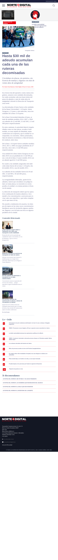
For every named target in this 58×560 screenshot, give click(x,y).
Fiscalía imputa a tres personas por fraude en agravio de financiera (25, 363)
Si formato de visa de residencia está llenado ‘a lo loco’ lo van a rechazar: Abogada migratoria (29, 323)
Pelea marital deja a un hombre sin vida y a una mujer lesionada (24, 358)
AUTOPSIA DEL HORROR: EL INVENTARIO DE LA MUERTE (18, 390)
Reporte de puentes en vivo (16, 368)
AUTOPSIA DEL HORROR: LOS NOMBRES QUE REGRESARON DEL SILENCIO (23, 382)
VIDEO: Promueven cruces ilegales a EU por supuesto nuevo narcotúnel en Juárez (29, 328)
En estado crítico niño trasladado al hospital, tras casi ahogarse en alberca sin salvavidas (28, 354)
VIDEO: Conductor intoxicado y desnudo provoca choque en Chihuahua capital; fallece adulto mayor (30, 339)
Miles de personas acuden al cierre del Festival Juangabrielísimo (25, 348)
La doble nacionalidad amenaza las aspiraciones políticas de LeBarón (26, 333)
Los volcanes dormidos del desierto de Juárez (20, 343)
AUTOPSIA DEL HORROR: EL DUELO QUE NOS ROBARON (18, 386)
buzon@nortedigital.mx (10, 442)
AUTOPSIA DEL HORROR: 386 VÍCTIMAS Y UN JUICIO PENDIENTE (19, 378)
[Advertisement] (12, 405)
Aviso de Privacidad (7, 445)
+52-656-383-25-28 (8, 439)
